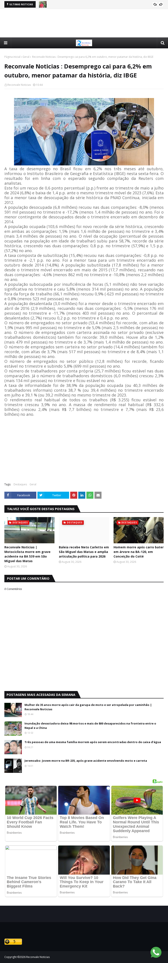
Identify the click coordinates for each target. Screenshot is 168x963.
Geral (26, 57)
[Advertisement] (84, 23)
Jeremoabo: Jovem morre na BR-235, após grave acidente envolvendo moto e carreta (85, 761)
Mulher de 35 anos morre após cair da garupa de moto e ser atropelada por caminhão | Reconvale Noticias (88, 707)
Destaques (20, 484)
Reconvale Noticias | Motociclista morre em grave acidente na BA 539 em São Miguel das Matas (27, 554)
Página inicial (12, 57)
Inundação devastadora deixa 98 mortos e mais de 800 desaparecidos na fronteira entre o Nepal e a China (90, 725)
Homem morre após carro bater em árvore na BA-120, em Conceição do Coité (139, 551)
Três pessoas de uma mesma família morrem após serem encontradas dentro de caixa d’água (92, 742)
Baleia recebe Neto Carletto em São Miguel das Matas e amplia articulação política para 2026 (84, 551)
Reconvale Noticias (19, 85)
